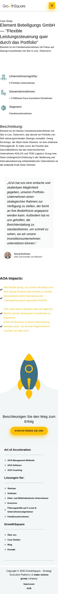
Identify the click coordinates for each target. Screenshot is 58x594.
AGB (29, 588)
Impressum (29, 584)
